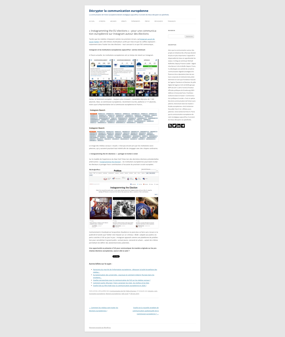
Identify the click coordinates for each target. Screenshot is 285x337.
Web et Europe (131, 291)
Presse (147, 21)
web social (124, 294)
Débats (123, 21)
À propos (102, 21)
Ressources (159, 21)
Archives (113, 21)
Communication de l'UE (117, 291)
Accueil (92, 21)
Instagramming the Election (110, 162)
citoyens (151, 291)
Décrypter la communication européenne (118, 11)
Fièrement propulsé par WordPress (100, 328)
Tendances (172, 21)
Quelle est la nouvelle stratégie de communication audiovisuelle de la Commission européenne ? (146, 311)
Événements (135, 21)
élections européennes (113, 294)
